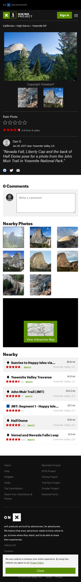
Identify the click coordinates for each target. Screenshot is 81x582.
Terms (49, 577)
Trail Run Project (51, 482)
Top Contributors (13, 488)
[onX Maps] (12, 520)
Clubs (7, 482)
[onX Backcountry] (15, 5)
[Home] (19, 15)
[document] (40, 565)
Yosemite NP (39, 25)
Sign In (64, 15)
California (8, 25)
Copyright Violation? (40, 84)
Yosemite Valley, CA (44, 145)
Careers (8, 551)
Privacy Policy (37, 563)
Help (6, 471)
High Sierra (23, 25)
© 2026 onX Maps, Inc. (30, 577)
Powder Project (50, 488)
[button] (4, 170)
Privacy (59, 577)
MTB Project (49, 471)
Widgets (8, 476)
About (7, 465)
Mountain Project (51, 465)
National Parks (50, 494)
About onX (10, 545)
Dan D (17, 141)
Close (40, 570)
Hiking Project (49, 476)
